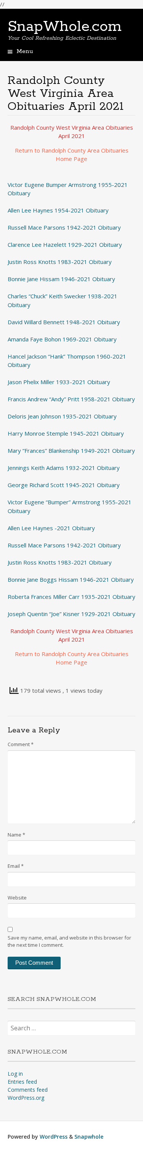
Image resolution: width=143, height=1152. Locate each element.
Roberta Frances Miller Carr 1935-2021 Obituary (71, 596)
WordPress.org (26, 1097)
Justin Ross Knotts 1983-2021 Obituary (60, 261)
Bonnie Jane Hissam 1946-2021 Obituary (61, 279)
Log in (15, 1073)
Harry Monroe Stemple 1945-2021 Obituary (66, 433)
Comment (21, 744)
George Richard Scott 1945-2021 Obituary (64, 485)
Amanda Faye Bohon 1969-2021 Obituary (62, 339)
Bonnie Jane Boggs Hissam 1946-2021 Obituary (71, 579)
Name (16, 834)
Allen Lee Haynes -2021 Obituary (51, 528)
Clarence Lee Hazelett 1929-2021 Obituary (65, 244)
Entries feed (22, 1081)
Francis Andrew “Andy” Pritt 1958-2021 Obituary (71, 399)
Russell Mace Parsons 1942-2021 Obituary (64, 227)
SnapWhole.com (65, 26)
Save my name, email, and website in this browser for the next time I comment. (69, 941)
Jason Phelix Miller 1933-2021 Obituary (59, 382)
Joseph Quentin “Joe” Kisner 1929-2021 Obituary (71, 614)
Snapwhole (88, 1136)
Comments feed (28, 1089)
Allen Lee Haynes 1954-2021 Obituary (58, 210)
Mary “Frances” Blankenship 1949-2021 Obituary (71, 450)
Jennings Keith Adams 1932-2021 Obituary (64, 467)
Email (16, 865)
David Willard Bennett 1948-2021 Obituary (64, 322)
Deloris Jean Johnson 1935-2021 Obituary (62, 416)
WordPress (53, 1136)
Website (17, 897)
